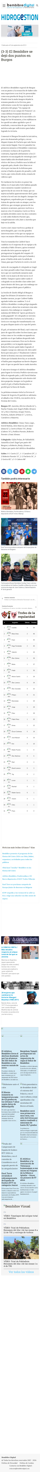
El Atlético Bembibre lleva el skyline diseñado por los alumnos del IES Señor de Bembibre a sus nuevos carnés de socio (10, 1059)
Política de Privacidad (9, 1463)
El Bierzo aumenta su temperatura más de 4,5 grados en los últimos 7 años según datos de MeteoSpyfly (10, 1099)
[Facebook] (3, 471)
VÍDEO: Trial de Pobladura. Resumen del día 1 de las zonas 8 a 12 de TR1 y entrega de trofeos (21, 1230)
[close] (4, 6)
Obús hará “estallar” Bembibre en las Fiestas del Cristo (16, 869)
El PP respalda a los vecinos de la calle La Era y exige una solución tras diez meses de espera (19, 896)
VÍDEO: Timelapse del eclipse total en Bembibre (21, 1216)
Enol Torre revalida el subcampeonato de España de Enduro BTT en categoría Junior (10, 1179)
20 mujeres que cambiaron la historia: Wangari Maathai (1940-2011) (10, 996)
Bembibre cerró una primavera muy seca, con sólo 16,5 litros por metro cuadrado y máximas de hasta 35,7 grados (29, 1118)
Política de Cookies (27, 1463)
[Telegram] (34, 471)
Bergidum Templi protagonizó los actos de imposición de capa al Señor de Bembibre (28, 1057)
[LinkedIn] (16, 471)
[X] (9, 471)
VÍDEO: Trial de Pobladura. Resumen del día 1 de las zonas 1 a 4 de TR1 (20, 1263)
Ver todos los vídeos (21, 1272)
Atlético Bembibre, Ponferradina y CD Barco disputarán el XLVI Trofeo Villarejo (18, 877)
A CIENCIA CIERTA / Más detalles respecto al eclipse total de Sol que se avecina (9, 952)
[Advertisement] (20, 1365)
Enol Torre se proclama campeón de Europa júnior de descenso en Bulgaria (17, 886)
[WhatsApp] (28, 471)
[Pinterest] (22, 471)
